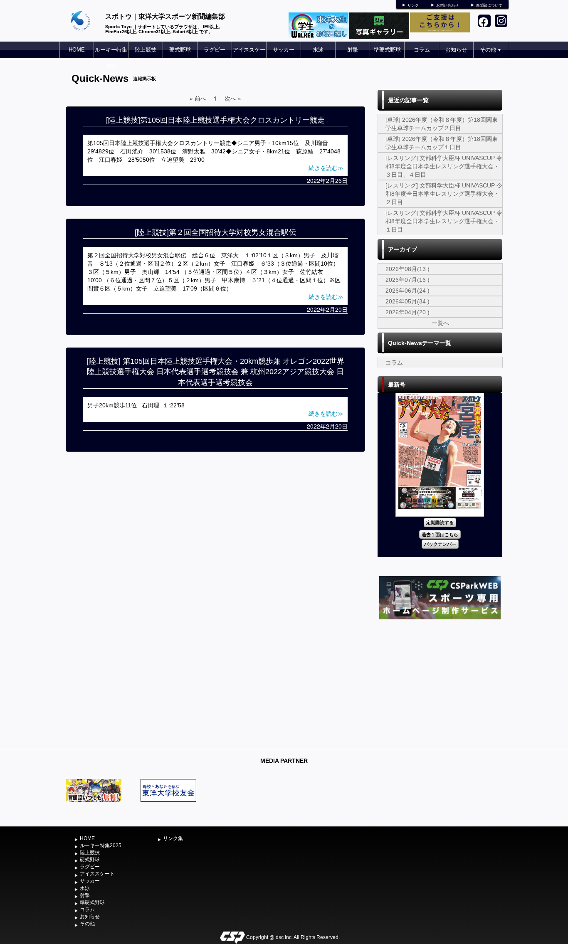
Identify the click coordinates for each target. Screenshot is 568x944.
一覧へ (440, 323)
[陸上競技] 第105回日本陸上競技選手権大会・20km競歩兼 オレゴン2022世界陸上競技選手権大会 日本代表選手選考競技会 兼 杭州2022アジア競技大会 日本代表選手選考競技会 (215, 372)
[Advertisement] (440, 684)
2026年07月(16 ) (407, 279)
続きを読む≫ (326, 168)
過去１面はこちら (440, 534)
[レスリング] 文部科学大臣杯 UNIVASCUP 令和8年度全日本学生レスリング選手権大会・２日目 (443, 193)
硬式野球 (180, 50)
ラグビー (214, 50)
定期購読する (440, 522)
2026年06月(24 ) (407, 290)
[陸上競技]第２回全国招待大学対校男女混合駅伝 (215, 232)
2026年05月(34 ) (407, 301)
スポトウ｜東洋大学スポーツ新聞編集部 (165, 16)
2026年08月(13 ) (407, 269)
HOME (77, 50)
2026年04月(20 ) (407, 312)
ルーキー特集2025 (111, 58)
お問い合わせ (447, 5)
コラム (422, 50)
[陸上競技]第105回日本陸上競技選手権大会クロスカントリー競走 (215, 120)
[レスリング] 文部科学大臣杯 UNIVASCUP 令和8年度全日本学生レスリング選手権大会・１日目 (443, 221)
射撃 (352, 50)
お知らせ (456, 50)
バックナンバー (440, 544)
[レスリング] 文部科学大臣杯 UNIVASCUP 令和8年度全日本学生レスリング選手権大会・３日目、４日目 (443, 166)
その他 (490, 50)
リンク (413, 5)
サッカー (283, 50)
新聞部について (489, 5)
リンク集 (173, 838)
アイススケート (249, 58)
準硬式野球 (387, 50)
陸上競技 (145, 50)
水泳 (318, 50)
